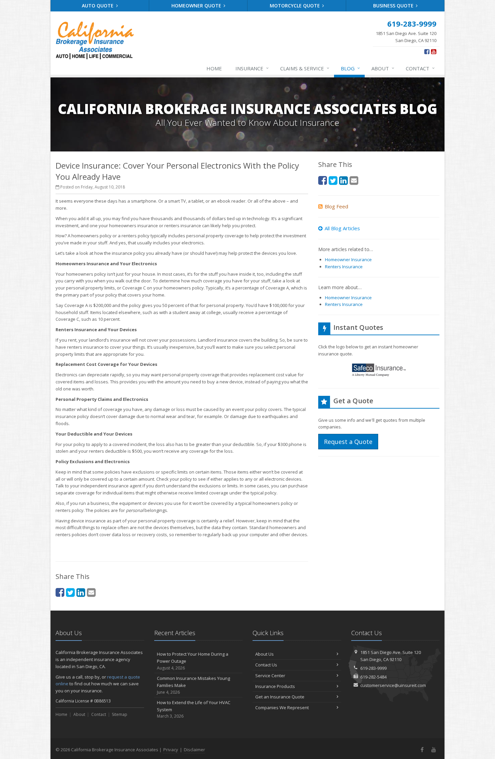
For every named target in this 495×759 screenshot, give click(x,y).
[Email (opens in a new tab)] (91, 592)
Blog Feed (336, 206)
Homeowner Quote (197, 5)
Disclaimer (194, 750)
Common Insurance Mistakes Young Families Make (193, 685)
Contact (420, 68)
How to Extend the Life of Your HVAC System (193, 709)
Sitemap (119, 714)
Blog (350, 68)
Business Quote (394, 5)
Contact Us (266, 665)
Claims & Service (304, 68)
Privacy (170, 750)
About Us (264, 654)
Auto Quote (98, 5)
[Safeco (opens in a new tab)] (378, 371)
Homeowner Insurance (348, 259)
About (382, 68)
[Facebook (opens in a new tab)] (426, 51)
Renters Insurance (344, 267)
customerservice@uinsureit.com (393, 685)
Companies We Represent (282, 707)
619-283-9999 (373, 668)
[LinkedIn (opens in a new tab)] (80, 592)
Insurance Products (275, 686)
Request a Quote (348, 442)
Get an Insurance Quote (279, 697)
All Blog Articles (342, 228)
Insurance (252, 68)
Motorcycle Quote (295, 5)
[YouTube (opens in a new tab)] (433, 51)
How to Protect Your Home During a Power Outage (192, 661)
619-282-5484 (373, 677)
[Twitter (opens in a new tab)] (70, 592)
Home (214, 68)
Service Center (270, 675)
